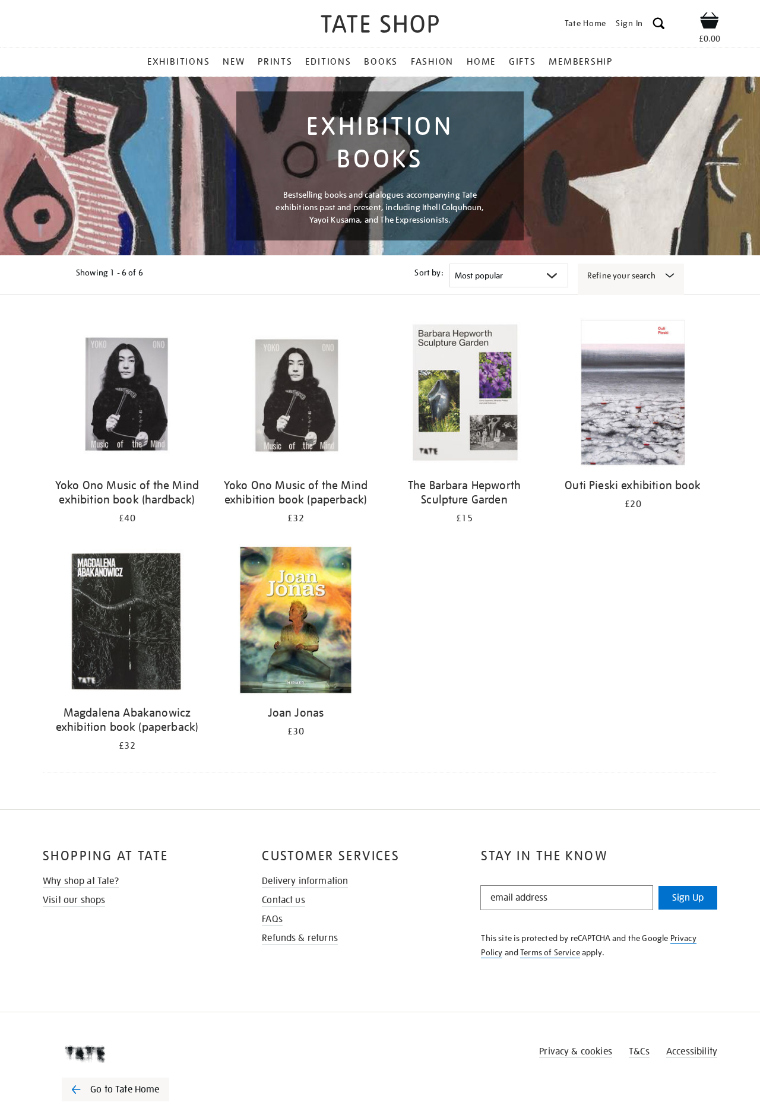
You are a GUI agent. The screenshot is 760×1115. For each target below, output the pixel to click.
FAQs (272, 919)
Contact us (283, 900)
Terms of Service (550, 952)
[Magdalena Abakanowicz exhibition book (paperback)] (127, 621)
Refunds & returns (300, 938)
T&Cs (639, 1051)
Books (381, 62)
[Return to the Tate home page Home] (380, 26)
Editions (328, 62)
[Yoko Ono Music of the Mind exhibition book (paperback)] (295, 394)
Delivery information (305, 881)
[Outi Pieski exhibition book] (633, 394)
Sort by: (428, 272)
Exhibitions (178, 62)
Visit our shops (74, 900)
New (234, 62)
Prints (275, 62)
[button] (659, 25)
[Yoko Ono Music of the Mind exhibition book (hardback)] (127, 394)
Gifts (522, 62)
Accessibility (691, 1051)
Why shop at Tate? (81, 881)
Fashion (432, 62)
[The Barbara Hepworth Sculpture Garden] (464, 394)
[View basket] (709, 22)
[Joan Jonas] (295, 621)
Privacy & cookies (575, 1051)
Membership (581, 62)
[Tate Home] (136, 1054)
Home (481, 62)
